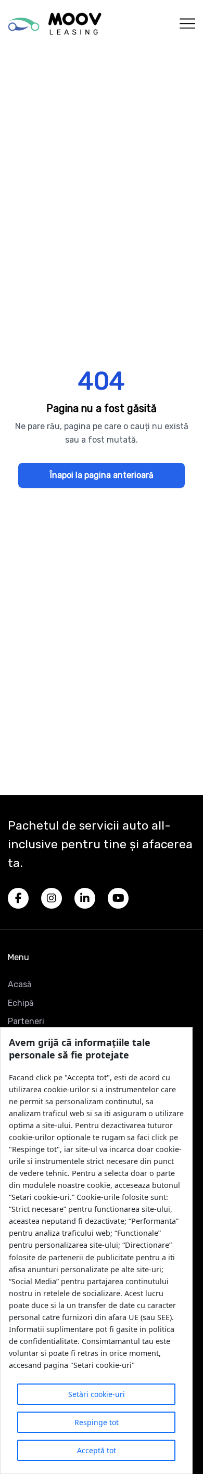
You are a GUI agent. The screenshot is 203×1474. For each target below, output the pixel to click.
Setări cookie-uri (96, 1394)
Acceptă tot (96, 1450)
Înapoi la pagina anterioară (102, 475)
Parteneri (26, 1021)
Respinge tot (96, 1422)
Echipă (21, 1003)
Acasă (20, 984)
